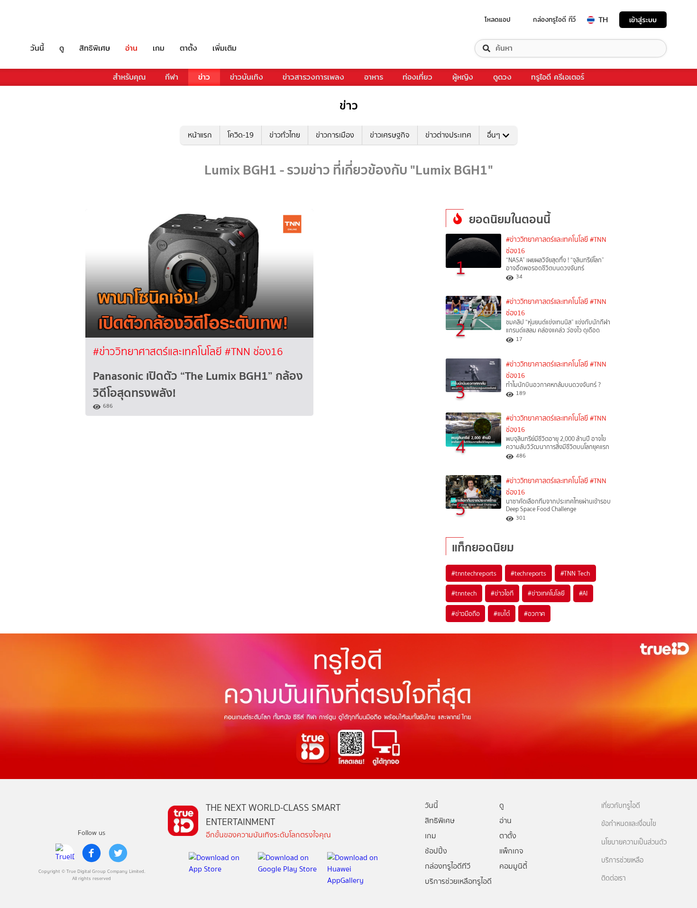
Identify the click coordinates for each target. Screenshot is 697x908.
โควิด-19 (241, 134)
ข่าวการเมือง (335, 134)
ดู (61, 48)
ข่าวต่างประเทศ (448, 134)
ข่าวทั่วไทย (284, 134)
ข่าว (204, 77)
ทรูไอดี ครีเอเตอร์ (557, 77)
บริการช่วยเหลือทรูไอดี (458, 881)
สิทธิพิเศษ (94, 48)
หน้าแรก (200, 134)
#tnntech (464, 593)
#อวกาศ (534, 613)
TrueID (58, 19)
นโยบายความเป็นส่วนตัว (634, 842)
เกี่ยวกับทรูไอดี (620, 806)
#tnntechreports (473, 573)
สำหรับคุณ (129, 77)
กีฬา (171, 77)
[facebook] (91, 853)
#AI (583, 593)
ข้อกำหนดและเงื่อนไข (628, 824)
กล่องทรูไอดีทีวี (447, 866)
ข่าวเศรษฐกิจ (390, 134)
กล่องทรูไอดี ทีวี (554, 19)
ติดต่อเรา (613, 878)
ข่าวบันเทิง (246, 77)
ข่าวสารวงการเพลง (313, 77)
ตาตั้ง (188, 48)
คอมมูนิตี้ (513, 866)
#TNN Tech (575, 573)
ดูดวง (502, 77)
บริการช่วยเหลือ (622, 860)
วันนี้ (37, 48)
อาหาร (373, 77)
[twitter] (118, 853)
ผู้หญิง (462, 77)
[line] (64, 853)
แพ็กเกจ (511, 850)
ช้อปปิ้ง (436, 850)
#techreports (528, 573)
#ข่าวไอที (502, 593)
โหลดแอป (498, 19)
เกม (159, 48)
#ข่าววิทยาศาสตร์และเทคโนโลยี (159, 351)
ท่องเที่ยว (417, 77)
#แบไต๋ (502, 613)
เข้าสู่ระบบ (643, 19)
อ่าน (131, 48)
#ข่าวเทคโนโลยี (546, 593)
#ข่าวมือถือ (465, 613)
